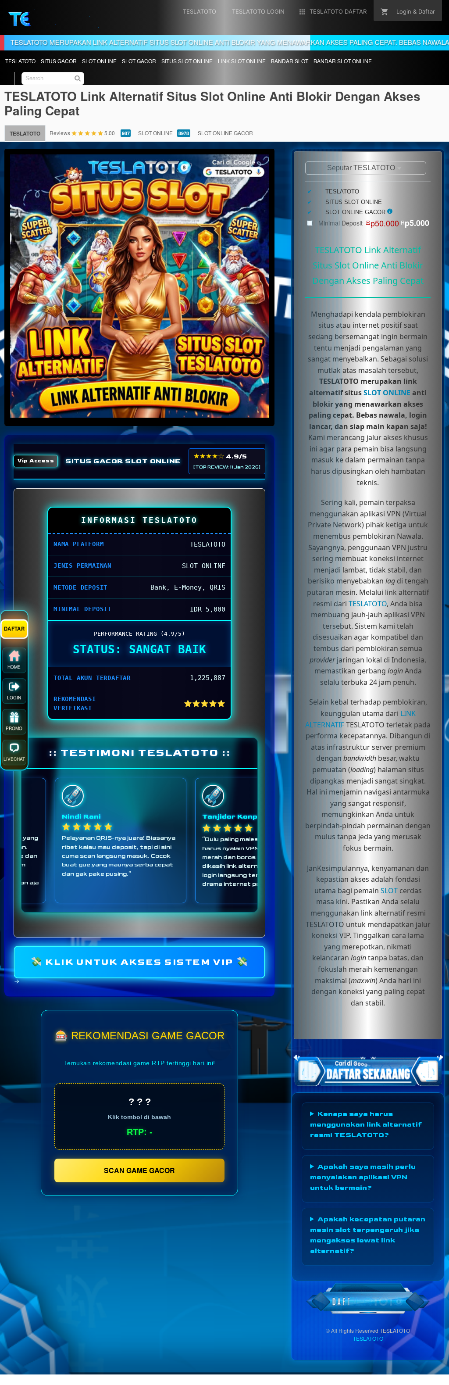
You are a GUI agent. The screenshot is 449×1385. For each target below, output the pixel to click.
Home (14, 669)
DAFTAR (14, 630)
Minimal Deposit (373, 223)
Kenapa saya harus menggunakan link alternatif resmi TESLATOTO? (366, 1124)
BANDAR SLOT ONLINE (343, 60)
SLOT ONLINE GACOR (225, 132)
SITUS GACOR (59, 60)
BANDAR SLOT (289, 60)
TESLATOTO (20, 60)
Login (14, 700)
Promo (14, 730)
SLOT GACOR (139, 60)
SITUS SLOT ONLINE (187, 60)
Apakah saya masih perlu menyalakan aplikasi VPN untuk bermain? (363, 1177)
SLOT (389, 890)
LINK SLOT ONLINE (242, 60)
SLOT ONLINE (99, 60)
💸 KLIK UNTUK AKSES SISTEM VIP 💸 (139, 962)
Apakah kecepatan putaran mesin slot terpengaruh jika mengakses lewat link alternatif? (367, 1235)
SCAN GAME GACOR (139, 1170)
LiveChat (14, 761)
